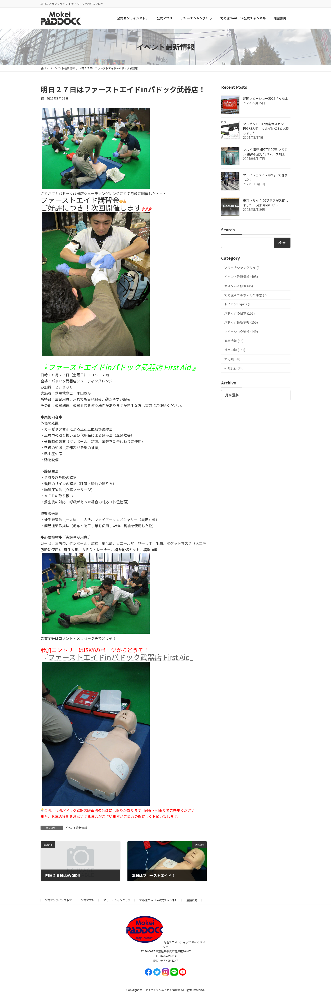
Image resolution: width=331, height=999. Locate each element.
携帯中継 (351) (234, 350)
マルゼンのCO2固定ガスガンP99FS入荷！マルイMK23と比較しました (266, 128)
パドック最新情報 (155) (241, 322)
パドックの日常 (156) (239, 313)
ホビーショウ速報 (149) (241, 331)
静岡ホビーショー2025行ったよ (265, 98)
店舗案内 (191, 900)
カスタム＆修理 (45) (238, 286)
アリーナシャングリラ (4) (242, 267)
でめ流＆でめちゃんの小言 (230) (247, 295)
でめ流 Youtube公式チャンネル (158, 900)
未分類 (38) (232, 359)
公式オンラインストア (58, 900)
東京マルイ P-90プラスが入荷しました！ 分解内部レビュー (265, 202)
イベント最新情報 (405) (241, 277)
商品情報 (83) (233, 340)
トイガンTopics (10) (239, 304)
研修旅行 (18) (233, 368)
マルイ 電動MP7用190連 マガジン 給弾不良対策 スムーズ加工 (265, 152)
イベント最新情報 (76, 827)
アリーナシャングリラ (116, 900)
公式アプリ (87, 900)
